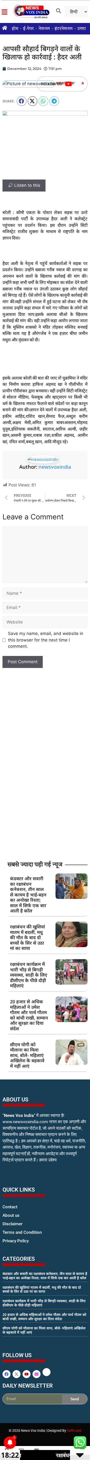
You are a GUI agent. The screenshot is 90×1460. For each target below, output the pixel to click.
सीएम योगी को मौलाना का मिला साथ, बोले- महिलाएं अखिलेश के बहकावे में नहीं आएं (27, 1055)
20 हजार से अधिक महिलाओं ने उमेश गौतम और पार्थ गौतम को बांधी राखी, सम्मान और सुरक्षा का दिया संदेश (29, 1015)
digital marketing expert (9, 1245)
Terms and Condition (22, 1232)
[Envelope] (36, 1374)
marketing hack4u (12, 1175)
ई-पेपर (28, 28)
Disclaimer (12, 1223)
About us (11, 1215)
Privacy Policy (15, 1240)
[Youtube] (68, 83)
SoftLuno (74, 1431)
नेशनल (44, 28)
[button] (21, 101)
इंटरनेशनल (63, 28)
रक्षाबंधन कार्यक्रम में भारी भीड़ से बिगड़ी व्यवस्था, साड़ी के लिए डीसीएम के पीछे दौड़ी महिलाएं (28, 975)
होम (15, 28)
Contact (10, 1206)
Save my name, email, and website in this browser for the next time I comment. (45, 640)
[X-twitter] (16, 1374)
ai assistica (5, 1410)
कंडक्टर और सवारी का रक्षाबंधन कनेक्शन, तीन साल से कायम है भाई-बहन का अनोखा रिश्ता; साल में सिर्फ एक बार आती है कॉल (28, 894)
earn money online (7, 1342)
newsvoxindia (54, 466)
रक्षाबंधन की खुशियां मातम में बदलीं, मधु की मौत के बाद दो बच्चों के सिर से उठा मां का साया (27, 937)
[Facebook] (6, 1374)
